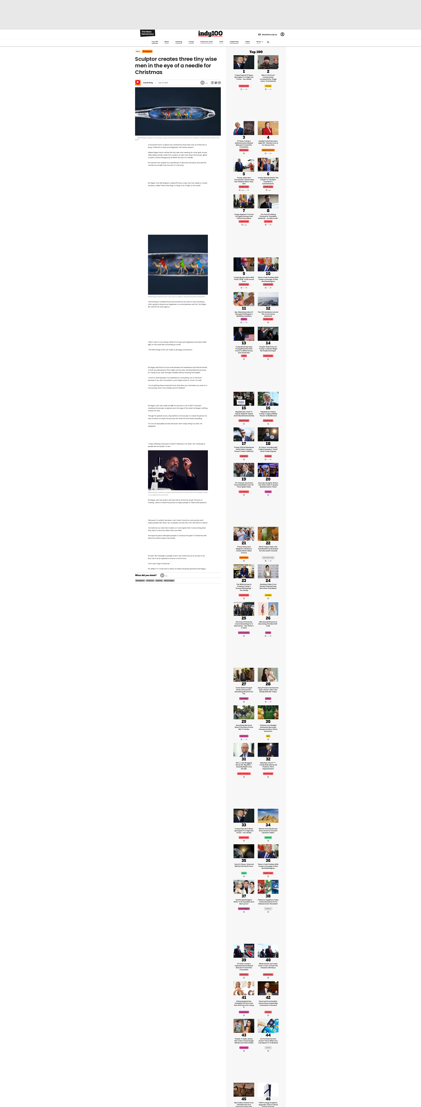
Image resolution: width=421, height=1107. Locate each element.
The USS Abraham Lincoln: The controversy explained (268, 314)
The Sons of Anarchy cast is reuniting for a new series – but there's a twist (244, 625)
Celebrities (234, 42)
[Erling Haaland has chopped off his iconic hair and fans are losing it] (244, 988)
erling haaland (244, 1012)
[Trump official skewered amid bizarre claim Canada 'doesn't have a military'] (244, 434)
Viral (221, 42)
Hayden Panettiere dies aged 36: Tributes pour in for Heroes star (268, 143)
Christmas (150, 580)
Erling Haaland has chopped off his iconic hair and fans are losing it (244, 1004)
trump (244, 356)
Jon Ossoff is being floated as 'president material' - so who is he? (268, 216)
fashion (244, 319)
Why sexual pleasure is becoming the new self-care (268, 624)
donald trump (244, 187)
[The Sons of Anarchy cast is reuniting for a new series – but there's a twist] (244, 609)
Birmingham (147, 51)
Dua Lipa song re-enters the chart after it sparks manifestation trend (268, 485)
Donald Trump (244, 86)
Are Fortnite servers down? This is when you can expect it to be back (268, 1041)
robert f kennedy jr (244, 773)
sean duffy (244, 456)
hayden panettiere (268, 150)
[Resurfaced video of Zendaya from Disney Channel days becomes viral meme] (268, 571)
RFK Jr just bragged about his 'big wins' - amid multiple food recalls (243, 766)
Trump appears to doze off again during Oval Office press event (244, 216)
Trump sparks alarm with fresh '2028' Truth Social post (244, 279)
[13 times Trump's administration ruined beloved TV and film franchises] (244, 128)
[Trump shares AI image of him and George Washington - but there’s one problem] (268, 264)
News (167, 42)
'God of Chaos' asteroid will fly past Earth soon (244, 865)
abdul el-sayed (243, 420)
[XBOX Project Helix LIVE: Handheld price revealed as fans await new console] (268, 533)
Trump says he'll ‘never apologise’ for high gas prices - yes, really (243, 77)
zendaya (268, 595)
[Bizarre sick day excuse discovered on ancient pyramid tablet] (268, 815)
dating (268, 633)
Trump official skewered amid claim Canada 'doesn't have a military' (244, 449)
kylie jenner (244, 1047)
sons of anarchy (244, 633)
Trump (191, 42)
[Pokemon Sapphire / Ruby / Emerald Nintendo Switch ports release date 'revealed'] (268, 887)
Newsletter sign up (269, 34)
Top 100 (155, 42)
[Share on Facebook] (212, 82)
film (268, 736)
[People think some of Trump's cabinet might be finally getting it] (268, 333)
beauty (268, 698)
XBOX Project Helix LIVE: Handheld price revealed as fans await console (268, 549)
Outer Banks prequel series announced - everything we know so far (244, 691)
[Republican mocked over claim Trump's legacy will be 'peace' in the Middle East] (268, 398)
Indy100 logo (210, 34)
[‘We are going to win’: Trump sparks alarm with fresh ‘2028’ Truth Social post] (244, 264)
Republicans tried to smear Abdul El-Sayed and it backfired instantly (244, 414)
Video (247, 42)
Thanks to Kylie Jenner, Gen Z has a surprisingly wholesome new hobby (244, 1041)
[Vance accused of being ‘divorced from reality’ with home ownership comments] (268, 988)
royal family (244, 557)
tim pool (268, 86)
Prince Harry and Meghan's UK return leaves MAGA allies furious (244, 550)
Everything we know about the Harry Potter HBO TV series (244, 727)
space (244, 873)
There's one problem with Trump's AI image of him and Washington (268, 279)
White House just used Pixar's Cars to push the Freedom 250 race (268, 966)
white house (244, 150)
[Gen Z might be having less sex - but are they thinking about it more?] (268, 609)
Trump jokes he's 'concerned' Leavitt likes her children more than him (244, 181)
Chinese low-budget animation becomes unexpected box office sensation (268, 728)
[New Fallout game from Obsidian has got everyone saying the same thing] (244, 1089)
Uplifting (159, 580)
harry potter (243, 736)
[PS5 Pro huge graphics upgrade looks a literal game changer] (268, 1089)
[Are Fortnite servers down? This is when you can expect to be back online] (268, 1026)
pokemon (268, 909)
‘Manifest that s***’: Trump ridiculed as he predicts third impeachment (268, 766)
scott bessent (244, 492)
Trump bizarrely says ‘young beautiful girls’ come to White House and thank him (244, 350)
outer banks (244, 698)
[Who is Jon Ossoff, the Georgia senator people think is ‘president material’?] (268, 201)
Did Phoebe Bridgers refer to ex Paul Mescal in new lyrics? (244, 902)
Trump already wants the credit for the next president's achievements (268, 181)
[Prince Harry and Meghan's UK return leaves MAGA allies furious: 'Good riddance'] (244, 533)
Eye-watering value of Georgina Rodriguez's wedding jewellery (244, 314)
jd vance (268, 456)
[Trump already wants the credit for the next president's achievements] (268, 164)
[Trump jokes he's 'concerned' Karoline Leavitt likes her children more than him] (244, 164)
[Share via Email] (219, 82)
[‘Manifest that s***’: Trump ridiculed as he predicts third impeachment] (268, 750)
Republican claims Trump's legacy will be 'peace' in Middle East (268, 414)
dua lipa (268, 492)
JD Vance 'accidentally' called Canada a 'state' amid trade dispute (268, 449)
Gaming (178, 42)
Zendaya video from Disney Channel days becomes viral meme (268, 586)
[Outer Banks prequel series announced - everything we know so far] (244, 674)
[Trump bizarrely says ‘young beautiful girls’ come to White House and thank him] (244, 333)
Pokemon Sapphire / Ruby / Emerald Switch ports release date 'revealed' (268, 902)
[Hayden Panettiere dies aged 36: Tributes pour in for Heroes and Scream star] (268, 128)
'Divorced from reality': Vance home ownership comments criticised (268, 1003)
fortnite (268, 1047)
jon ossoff (268, 221)
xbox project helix (268, 557)
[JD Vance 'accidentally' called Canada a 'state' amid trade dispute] (268, 434)
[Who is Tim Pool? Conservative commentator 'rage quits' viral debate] (268, 62)
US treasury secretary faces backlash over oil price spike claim (243, 485)
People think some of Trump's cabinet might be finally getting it (268, 349)
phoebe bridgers (244, 909)
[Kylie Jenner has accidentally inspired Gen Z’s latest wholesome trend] (244, 1026)
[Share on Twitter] (215, 82)
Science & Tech (206, 42)
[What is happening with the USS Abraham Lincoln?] (268, 299)
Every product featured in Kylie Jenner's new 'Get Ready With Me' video (268, 690)
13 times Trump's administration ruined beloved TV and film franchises (244, 144)
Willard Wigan (169, 580)
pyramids (268, 837)
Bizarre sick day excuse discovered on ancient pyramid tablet (268, 831)
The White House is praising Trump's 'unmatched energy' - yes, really (244, 587)
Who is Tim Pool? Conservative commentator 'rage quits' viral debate (268, 78)
